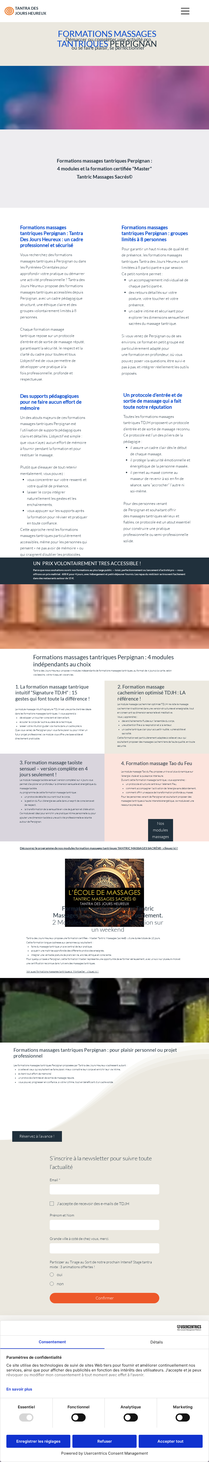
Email (55, 1180)
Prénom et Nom (62, 1215)
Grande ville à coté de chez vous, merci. (79, 1238)
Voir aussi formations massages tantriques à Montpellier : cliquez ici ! (62, 971)
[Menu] (185, 11)
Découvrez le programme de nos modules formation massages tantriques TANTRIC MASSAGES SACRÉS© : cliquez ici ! (99, 848)
